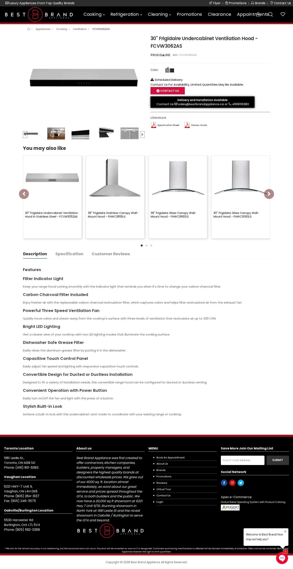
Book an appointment (170, 457)
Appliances (43, 29)
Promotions (189, 14)
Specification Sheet (168, 125)
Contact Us (165, 104)
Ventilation (80, 29)
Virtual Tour (163, 489)
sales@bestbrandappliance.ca (201, 104)
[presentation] (24, 194)
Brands (161, 470)
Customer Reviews (111, 254)
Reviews (161, 483)
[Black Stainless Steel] (172, 70)
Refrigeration (124, 14)
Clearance (219, 14)
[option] (84, 80)
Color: (154, 70)
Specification (69, 254)
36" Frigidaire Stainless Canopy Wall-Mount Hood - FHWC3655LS (113, 215)
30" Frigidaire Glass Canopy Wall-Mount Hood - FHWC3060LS (236, 215)
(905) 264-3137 (27, 496)
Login (159, 502)
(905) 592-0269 (27, 529)
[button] (141, 245)
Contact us (163, 495)
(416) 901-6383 (26, 467)
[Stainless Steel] (167, 70)
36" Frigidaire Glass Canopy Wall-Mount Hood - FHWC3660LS (173, 215)
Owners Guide (199, 125)
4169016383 (240, 104)
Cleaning (158, 14)
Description (35, 254)
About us (162, 464)
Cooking (93, 14)
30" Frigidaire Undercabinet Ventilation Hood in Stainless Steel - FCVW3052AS (51, 215)
